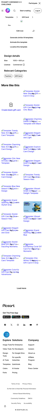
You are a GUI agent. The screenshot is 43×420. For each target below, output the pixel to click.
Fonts (5, 373)
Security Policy (16, 403)
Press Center (33, 368)
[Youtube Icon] (30, 325)
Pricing (14, 373)
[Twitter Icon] (11, 325)
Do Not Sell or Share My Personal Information (21, 389)
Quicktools (16, 364)
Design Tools (5, 354)
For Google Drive (18, 353)
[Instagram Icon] (18, 325)
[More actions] (39, 93)
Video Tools (7, 349)
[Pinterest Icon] (37, 325)
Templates (7, 364)
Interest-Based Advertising (21, 393)
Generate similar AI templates (21, 37)
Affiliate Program (31, 358)
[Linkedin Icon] (24, 325)
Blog (30, 364)
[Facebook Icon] (5, 325)
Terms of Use (15, 384)
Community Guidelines (18, 398)
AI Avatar (15, 368)
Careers (31, 349)
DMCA (30, 398)
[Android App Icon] (16, 317)
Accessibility (28, 403)
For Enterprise (17, 345)
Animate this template (18, 42)
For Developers (18, 349)
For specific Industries (16, 358)
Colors (5, 368)
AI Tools (6, 360)
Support (31, 345)
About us (31, 353)
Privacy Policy (27, 384)
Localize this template (18, 47)
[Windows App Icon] (25, 317)
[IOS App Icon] (7, 317)
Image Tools (7, 345)
